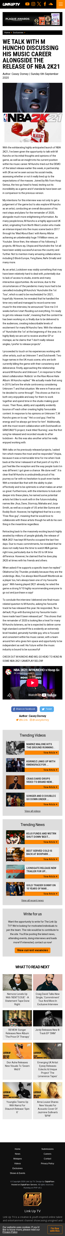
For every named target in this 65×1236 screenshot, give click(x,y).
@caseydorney (40, 720)
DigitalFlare (49, 1181)
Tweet (49, 709)
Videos (17, 1163)
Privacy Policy (47, 1163)
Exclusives (18, 33)
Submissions (47, 1149)
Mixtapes (17, 1159)
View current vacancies (32, 950)
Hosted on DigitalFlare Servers (24, 1185)
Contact (47, 1159)
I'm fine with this (55, 1229)
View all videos (33, 811)
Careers (47, 1154)
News (17, 1154)
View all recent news (32, 900)
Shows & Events (17, 1173)
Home (7, 33)
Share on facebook (25, 709)
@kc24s (23, 720)
